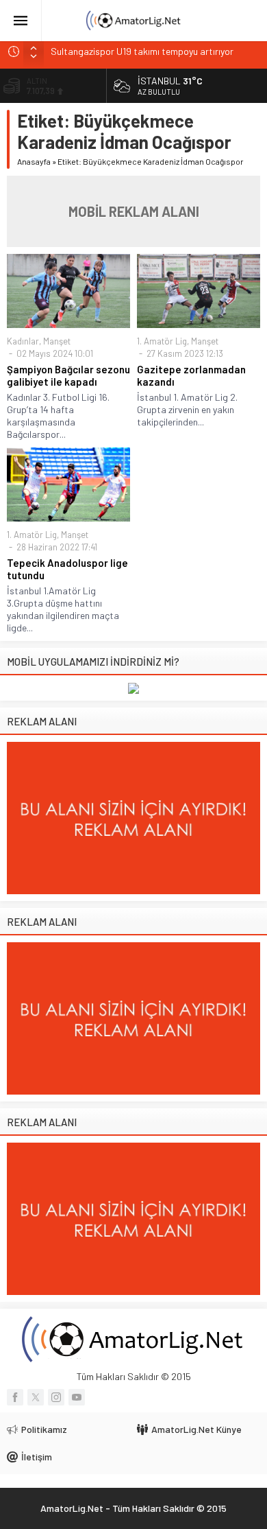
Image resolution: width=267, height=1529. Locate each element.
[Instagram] (56, 1397)
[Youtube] (76, 1397)
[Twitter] (35, 1397)
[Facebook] (15, 1397)
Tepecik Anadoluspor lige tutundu (67, 569)
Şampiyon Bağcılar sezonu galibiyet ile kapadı (68, 375)
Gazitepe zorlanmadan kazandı (191, 375)
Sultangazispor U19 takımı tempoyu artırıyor (142, 51)
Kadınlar (23, 341)
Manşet (57, 341)
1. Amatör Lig (162, 341)
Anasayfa (34, 161)
